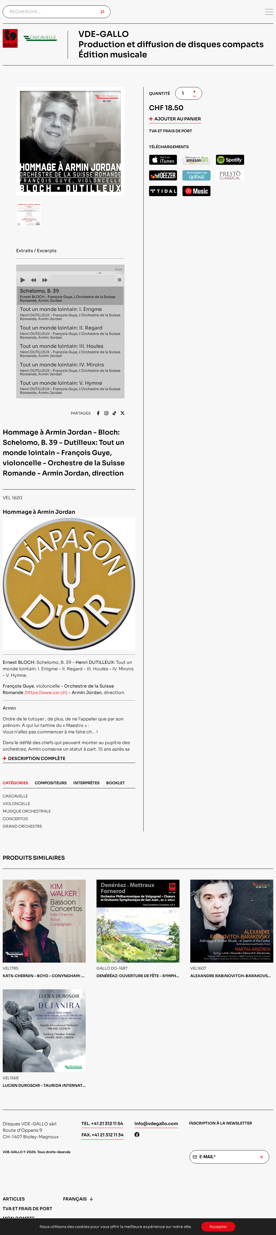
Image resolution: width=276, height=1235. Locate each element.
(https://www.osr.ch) (46, 692)
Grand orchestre (22, 826)
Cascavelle (15, 796)
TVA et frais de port (27, 1209)
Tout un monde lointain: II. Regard (70, 332)
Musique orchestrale (27, 811)
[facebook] (98, 414)
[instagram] (106, 414)
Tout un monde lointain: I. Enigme (70, 313)
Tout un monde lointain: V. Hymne (70, 387)
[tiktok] (114, 414)
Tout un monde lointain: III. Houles (70, 350)
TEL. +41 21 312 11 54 (102, 1123)
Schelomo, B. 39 (67, 295)
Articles (14, 1199)
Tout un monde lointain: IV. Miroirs (70, 369)
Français (75, 1199)
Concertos (15, 818)
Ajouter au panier (177, 119)
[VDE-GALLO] (30, 38)
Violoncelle (16, 803)
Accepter (218, 1226)
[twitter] (122, 414)
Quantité (159, 93)
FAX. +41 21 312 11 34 (102, 1135)
